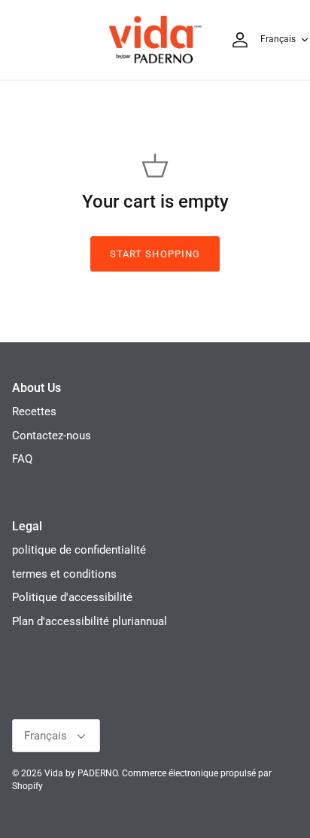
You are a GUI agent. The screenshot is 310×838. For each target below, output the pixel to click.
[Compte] (236, 39)
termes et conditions (64, 574)
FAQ (22, 459)
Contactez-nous (51, 435)
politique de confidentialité (79, 550)
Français (278, 39)
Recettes (34, 411)
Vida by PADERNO (80, 773)
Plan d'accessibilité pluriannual (89, 621)
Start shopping (155, 254)
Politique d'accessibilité (72, 597)
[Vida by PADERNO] (155, 40)
